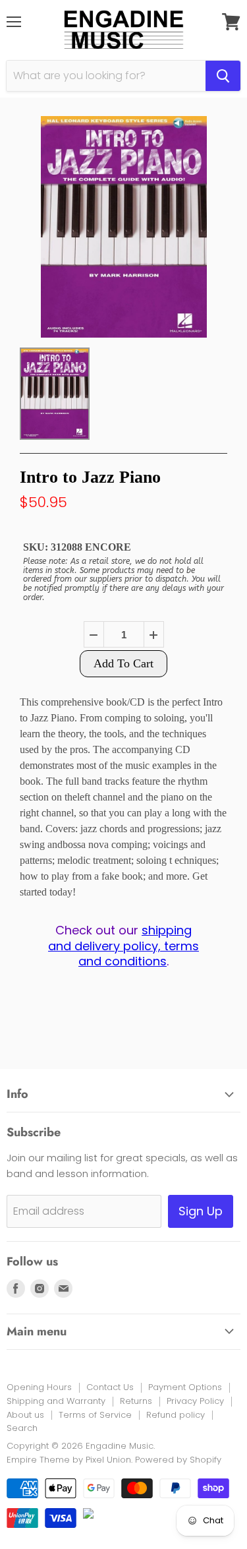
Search (22, 1428)
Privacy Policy (195, 1401)
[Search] (223, 76)
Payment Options (185, 1387)
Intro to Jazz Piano (90, 477)
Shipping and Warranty (56, 1401)
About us (25, 1415)
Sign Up (200, 1211)
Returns (136, 1401)
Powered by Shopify (178, 1459)
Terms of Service (95, 1415)
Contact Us (110, 1387)
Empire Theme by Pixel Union (69, 1459)
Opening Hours (39, 1387)
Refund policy (175, 1415)
